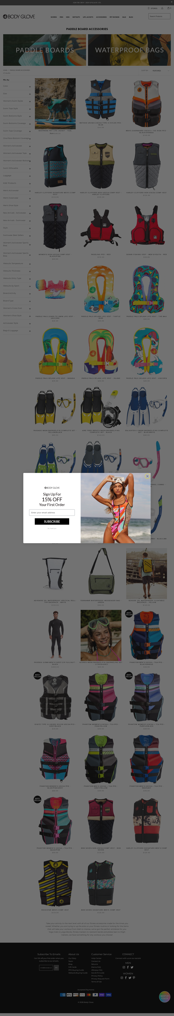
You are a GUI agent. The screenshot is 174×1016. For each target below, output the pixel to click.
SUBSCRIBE (52, 521)
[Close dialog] (147, 476)
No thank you (52, 528)
